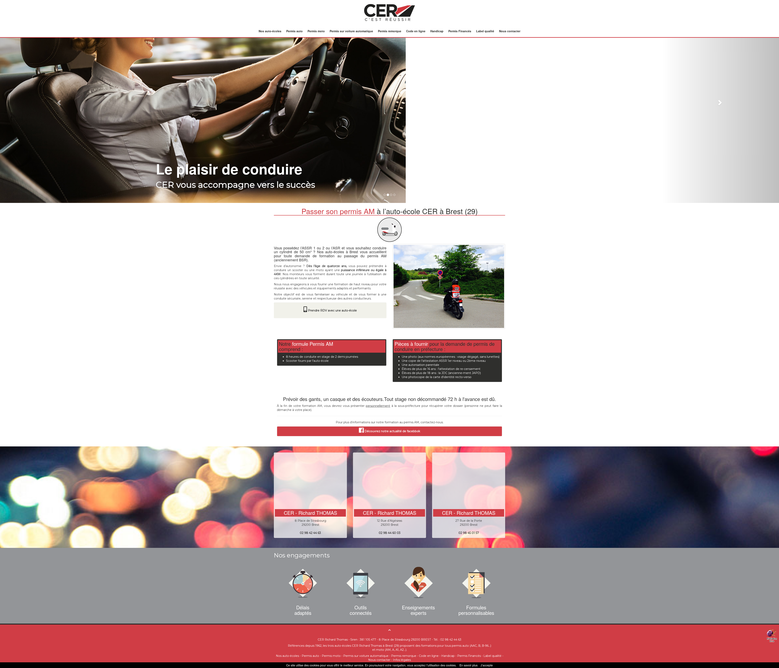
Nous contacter (509, 31)
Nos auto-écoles (270, 31)
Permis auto (294, 31)
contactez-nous (432, 422)
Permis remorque (389, 31)
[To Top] (389, 630)
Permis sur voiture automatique (351, 31)
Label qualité (485, 31)
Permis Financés (459, 31)
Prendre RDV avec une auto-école (332, 310)
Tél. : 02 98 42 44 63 (447, 639)
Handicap (436, 31)
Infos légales (402, 660)
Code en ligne (415, 31)
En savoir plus (468, 665)
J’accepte (487, 665)
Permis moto (316, 31)
